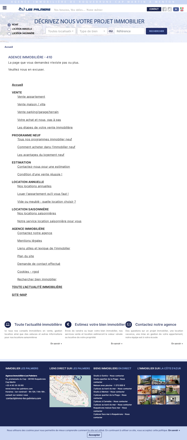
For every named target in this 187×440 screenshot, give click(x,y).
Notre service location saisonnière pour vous (49, 221)
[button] (61, 31)
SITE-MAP (19, 295)
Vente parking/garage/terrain (38, 112)
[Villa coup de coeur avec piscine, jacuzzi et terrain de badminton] (173, 379)
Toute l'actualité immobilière (38, 324)
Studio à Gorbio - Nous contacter (109, 376)
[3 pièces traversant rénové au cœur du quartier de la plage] (144, 399)
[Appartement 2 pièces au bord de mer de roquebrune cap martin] (158, 389)
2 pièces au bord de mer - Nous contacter (113, 389)
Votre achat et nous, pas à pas (39, 120)
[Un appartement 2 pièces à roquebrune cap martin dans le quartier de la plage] (158, 399)
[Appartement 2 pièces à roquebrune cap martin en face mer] (158, 379)
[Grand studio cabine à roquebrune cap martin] (173, 389)
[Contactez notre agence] (23, 398)
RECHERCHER (156, 31)
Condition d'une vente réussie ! (39, 174)
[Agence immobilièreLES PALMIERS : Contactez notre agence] (128, 325)
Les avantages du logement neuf (40, 155)
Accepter (94, 434)
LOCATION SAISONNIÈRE (23, 33)
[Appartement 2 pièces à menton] (173, 399)
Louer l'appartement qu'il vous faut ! (43, 194)
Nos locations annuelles (34, 186)
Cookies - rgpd (28, 271)
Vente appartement (31, 96)
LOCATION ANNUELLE (22, 29)
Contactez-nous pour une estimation (43, 166)
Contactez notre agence (34, 233)
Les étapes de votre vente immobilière (45, 127)
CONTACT (154, 9)
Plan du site (25, 256)
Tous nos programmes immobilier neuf (44, 139)
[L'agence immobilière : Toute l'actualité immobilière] (8, 325)
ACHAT (15, 25)
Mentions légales (29, 240)
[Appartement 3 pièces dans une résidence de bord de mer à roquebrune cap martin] (144, 379)
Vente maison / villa (31, 104)
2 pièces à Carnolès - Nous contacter (111, 401)
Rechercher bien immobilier (36, 279)
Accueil (17, 85)
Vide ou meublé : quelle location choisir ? (46, 201)
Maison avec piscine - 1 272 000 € (109, 385)
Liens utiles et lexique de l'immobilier (43, 248)
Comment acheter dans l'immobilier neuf (46, 147)
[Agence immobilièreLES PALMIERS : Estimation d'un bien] (68, 325)
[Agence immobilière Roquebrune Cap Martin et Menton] (64, 8)
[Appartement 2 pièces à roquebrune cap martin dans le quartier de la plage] (144, 389)
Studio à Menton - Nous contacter (109, 392)
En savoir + (56, 343)
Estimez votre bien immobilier (100, 324)
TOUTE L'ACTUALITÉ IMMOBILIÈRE (37, 287)
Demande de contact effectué (38, 264)
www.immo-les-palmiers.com (19, 389)
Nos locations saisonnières (36, 213)
